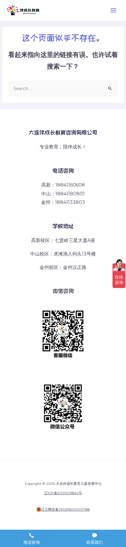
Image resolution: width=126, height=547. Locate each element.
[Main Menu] (113, 10)
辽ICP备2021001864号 (63, 493)
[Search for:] (63, 88)
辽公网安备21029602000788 (65, 509)
